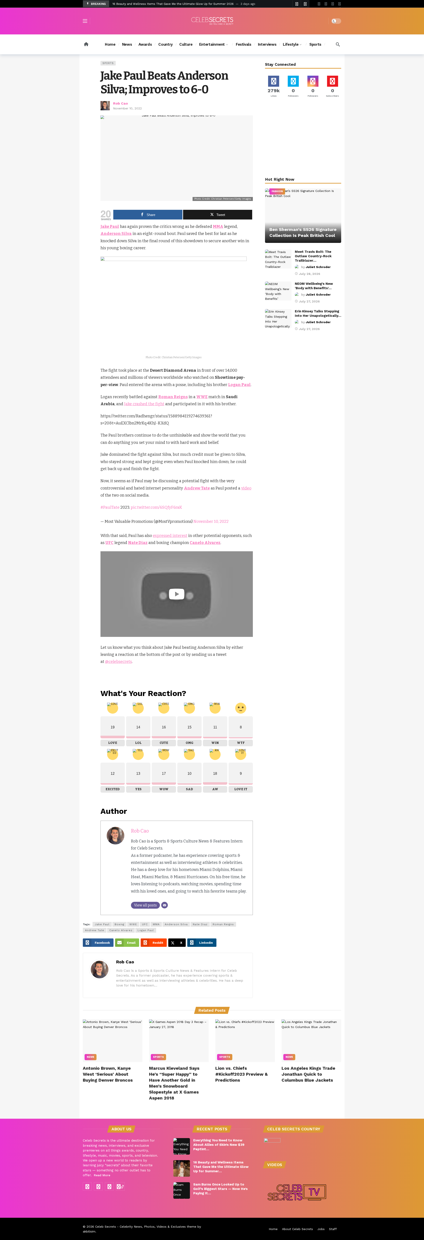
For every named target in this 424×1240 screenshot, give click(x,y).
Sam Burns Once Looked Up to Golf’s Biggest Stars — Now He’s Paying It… (220, 1188)
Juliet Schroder (318, 267)
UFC (145, 924)
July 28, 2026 (309, 274)
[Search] (338, 44)
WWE (133, 924)
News (90, 1057)
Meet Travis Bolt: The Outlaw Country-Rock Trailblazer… (313, 256)
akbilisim (89, 1231)
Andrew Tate (94, 930)
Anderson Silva (176, 924)
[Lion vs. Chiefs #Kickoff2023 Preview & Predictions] (245, 1040)
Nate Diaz (200, 924)
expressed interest (170, 535)
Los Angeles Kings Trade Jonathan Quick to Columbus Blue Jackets (308, 1074)
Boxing (119, 924)
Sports (108, 63)
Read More (102, 1175)
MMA (156, 924)
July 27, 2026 (309, 301)
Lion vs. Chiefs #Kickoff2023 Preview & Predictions (241, 1074)
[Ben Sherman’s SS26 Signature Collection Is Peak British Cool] (303, 215)
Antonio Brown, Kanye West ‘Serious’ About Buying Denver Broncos (108, 1074)
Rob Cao (120, 103)
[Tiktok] (339, 4)
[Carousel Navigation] (300, 4)
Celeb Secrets (105, 1226)
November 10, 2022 (127, 108)
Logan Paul (146, 930)
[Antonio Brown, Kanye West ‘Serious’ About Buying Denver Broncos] (112, 1040)
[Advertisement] (303, 138)
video (246, 488)
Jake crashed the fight (144, 403)
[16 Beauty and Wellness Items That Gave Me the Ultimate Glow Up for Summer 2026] (181, 1168)
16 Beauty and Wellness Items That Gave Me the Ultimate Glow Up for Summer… (221, 1166)
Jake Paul (102, 924)
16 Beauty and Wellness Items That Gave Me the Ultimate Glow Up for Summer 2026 (173, 4)
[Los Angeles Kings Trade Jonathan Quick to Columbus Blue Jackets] (311, 1040)
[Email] (164, 905)
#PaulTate (109, 507)
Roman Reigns (223, 924)
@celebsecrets (118, 661)
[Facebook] (319, 4)
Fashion (277, 191)
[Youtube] (326, 4)
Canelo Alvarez (120, 930)
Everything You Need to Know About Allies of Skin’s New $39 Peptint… (218, 1144)
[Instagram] (332, 4)
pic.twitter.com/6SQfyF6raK (156, 507)
